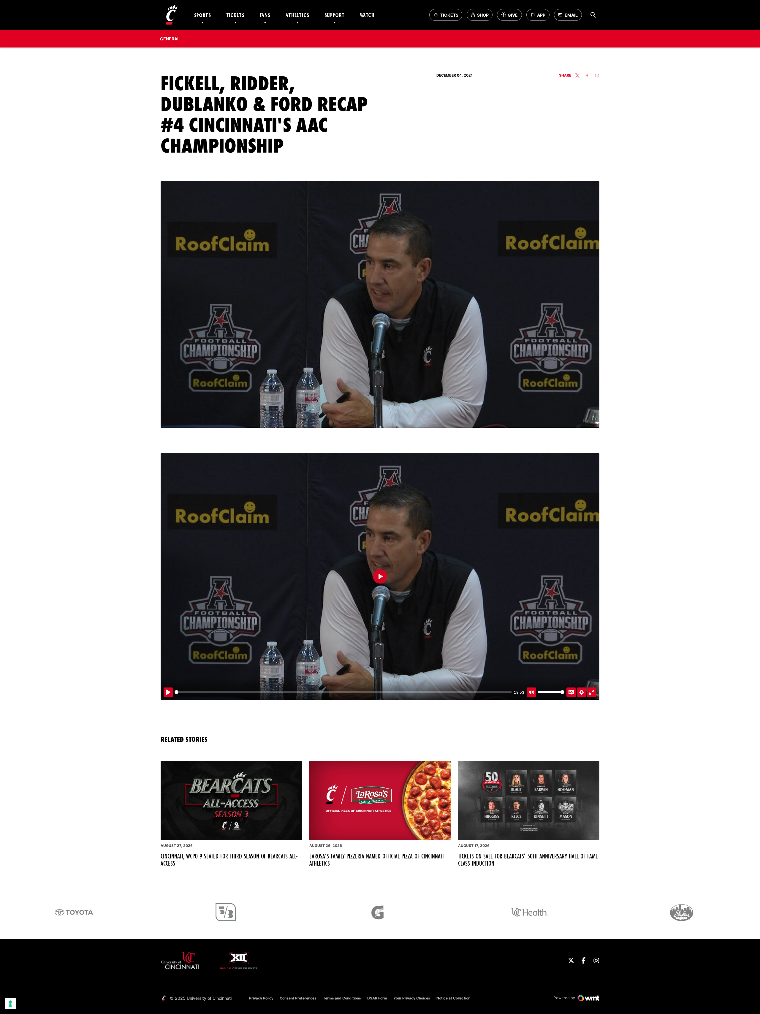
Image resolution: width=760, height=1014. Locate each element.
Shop (482, 16)
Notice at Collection (453, 998)
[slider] (343, 692)
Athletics (297, 15)
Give (511, 16)
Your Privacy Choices (411, 998)
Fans (265, 15)
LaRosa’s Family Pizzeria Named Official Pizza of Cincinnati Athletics (376, 860)
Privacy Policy (261, 998)
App (541, 15)
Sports (202, 15)
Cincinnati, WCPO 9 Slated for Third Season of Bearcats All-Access (229, 860)
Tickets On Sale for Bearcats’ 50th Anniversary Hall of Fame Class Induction (528, 860)
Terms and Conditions (342, 998)
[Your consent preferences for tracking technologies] (10, 1003)
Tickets (235, 15)
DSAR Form (377, 998)
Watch (367, 15)
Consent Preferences (298, 998)
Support (334, 15)
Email (570, 16)
